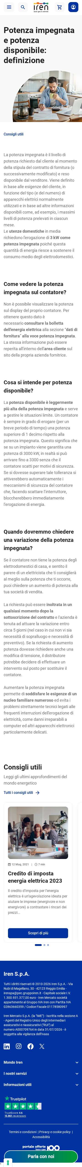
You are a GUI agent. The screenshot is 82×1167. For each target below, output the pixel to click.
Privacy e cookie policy (55, 1132)
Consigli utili (13, 134)
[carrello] (60, 7)
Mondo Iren (13, 1062)
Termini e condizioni (22, 1132)
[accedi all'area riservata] (73, 7)
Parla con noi (41, 1156)
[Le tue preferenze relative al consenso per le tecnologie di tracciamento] (8, 1162)
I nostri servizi (15, 1073)
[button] (9, 7)
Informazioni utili (17, 1085)
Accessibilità (41, 1137)
